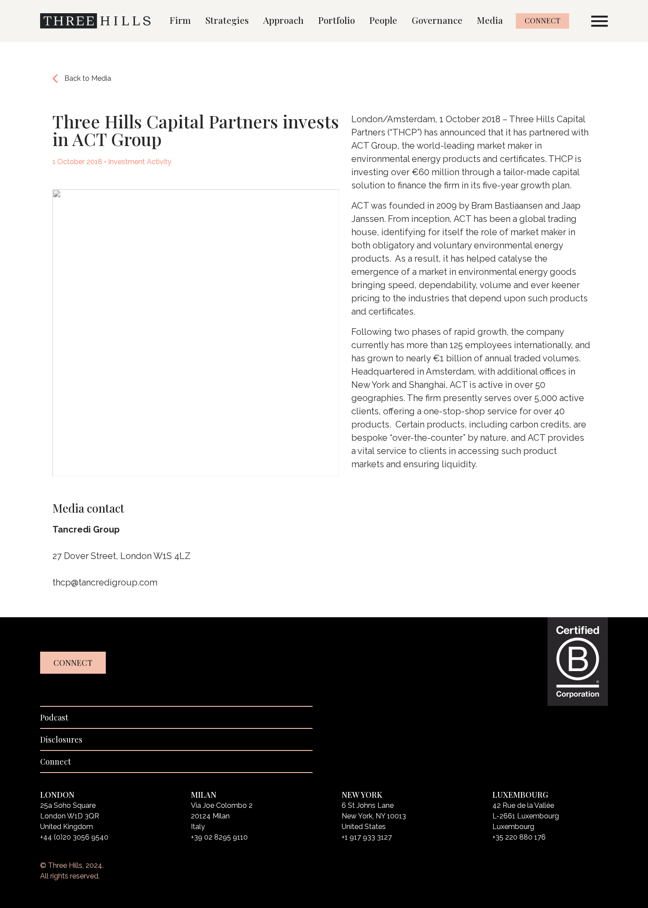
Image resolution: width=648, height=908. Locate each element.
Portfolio (336, 20)
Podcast (54, 717)
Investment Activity (139, 162)
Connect (542, 20)
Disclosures (61, 739)
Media (490, 20)
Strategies (227, 20)
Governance (437, 20)
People (383, 20)
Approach (283, 20)
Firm (180, 20)
